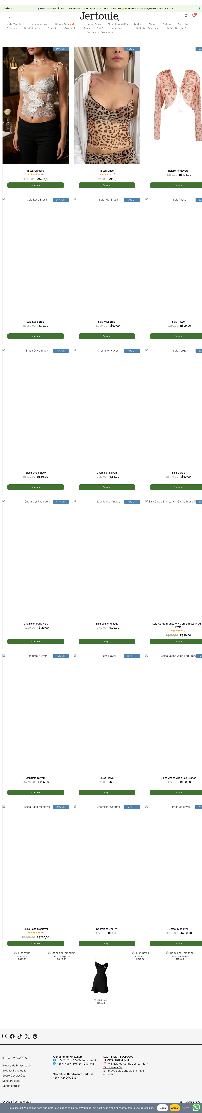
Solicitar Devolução (148, 28)
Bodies (138, 24)
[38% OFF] (107, 562)
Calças (167, 24)
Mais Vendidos (16, 24)
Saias (86, 28)
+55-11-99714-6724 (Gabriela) (76, 1063)
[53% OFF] (107, 868)
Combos (12, 28)
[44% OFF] (35, 562)
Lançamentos (39, 24)
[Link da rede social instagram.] (4, 1037)
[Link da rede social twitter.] (27, 1037)
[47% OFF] (107, 411)
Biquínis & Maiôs (118, 24)
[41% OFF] (35, 411)
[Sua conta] (186, 16)
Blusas (153, 24)
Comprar (35, 185)
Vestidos (117, 28)
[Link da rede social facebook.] (12, 1037)
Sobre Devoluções (178, 28)
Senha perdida (11, 1085)
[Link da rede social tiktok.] (20, 1037)
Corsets (53, 28)
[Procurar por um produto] (8, 16)
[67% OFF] (107, 260)
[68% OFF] (35, 260)
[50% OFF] (35, 109)
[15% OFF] (35, 717)
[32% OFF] (107, 717)
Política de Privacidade (101, 32)
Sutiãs (101, 28)
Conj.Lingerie (32, 28)
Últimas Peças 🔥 (64, 24)
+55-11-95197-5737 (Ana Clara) (76, 1060)
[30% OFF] (35, 868)
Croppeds (70, 28)
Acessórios (94, 24)
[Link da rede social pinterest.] (35, 1037)
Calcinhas (184, 24)
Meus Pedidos (11, 1080)
